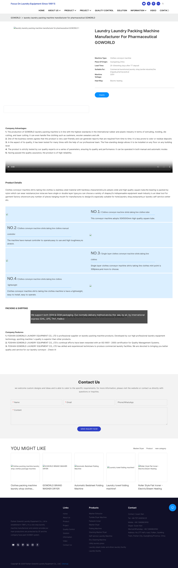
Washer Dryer (138, 448)
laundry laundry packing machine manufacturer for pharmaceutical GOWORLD (59, 17)
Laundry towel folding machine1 (117, 487)
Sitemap (65, 564)
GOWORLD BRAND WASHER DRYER (52, 487)
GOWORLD (16, 17)
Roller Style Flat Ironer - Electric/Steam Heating (150, 487)
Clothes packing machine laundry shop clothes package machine (24, 487)
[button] (168, 10)
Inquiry (102, 95)
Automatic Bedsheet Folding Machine (88, 487)
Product (149, 448)
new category (160, 448)
